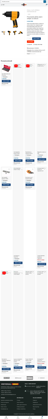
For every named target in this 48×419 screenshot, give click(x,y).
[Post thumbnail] (30, 387)
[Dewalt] (6, 378)
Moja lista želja (36, 406)
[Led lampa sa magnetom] (18, 211)
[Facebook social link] (30, 54)
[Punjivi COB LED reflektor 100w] (30, 314)
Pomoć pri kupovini (5, 402)
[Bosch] (41, 378)
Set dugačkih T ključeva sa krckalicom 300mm (41, 360)
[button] (6, 81)
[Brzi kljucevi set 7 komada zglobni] (30, 172)
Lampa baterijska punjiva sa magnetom (41, 257)
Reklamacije (3, 404)
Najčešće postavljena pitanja (7, 400)
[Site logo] (24, 4)
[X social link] (32, 54)
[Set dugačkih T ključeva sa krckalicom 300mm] (41, 314)
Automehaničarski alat (31, 11)
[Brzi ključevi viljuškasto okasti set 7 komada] (6, 314)
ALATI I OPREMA (35, 10)
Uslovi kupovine (20, 402)
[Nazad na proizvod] (29, 14)
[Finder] (30, 378)
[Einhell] (18, 378)
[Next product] (30, 14)
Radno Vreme (4, 406)
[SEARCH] (44, 1)
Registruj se (35, 402)
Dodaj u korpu (36, 38)
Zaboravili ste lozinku (37, 404)
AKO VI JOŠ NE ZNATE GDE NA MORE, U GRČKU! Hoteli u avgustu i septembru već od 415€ (37, 392)
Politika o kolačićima (21, 408)
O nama (18, 400)
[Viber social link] (35, 54)
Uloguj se (35, 400)
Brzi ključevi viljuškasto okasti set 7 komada (6, 360)
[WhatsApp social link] (33, 54)
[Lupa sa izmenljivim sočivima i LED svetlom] (18, 314)
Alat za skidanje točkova (37, 50)
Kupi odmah (30, 41)
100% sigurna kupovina (22, 404)
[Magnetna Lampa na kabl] (41, 107)
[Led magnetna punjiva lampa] (18, 107)
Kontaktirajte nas (4, 408)
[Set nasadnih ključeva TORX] (6, 172)
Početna (28, 10)
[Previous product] (27, 14)
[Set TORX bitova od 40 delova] (6, 68)
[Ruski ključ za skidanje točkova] (30, 107)
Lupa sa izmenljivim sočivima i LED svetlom (18, 360)
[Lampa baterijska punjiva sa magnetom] (41, 211)
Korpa (34, 408)
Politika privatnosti (20, 406)
